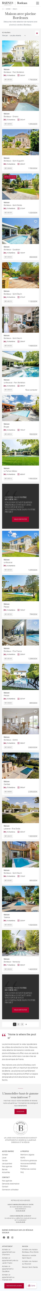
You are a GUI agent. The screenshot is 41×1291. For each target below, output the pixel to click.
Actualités (6, 1172)
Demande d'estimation (11, 1184)
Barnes (4, 1169)
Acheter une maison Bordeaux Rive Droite (30, 1251)
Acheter (8, 9)
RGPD (22, 1158)
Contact (5, 1187)
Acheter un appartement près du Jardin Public (10, 1260)
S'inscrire (20, 1111)
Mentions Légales (27, 1155)
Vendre (4, 1161)
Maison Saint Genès (30, 1267)
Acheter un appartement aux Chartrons (8, 1252)
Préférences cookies (28, 1169)
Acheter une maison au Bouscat (30, 1262)
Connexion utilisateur (10, 1190)
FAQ (22, 1172)
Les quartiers (7, 1164)
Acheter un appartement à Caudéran (7, 1268)
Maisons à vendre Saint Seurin (29, 1256)
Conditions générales (28, 1161)
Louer (4, 1158)
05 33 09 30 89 (20, 1210)
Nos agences (7, 1167)
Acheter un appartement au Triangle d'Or (8, 1277)
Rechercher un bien (14, 1286)
